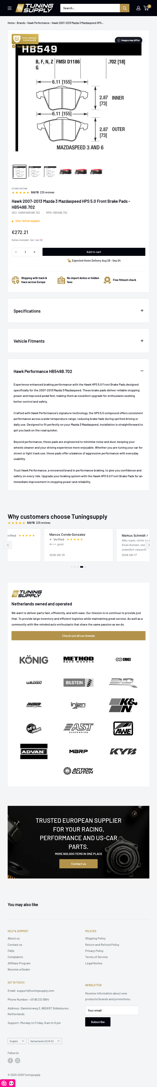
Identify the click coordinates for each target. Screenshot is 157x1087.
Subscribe (98, 1022)
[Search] (124, 8)
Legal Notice (93, 963)
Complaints (15, 957)
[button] (149, 545)
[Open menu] (9, 8)
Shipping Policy (95, 938)
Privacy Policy (94, 950)
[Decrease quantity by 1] (16, 252)
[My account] (138, 8)
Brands (21, 23)
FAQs (11, 950)
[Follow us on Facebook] (10, 1060)
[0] (146, 8)
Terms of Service (96, 957)
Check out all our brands (78, 635)
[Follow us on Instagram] (17, 1060)
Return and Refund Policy (102, 944)
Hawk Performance (38, 23)
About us (14, 938)
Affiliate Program (19, 963)
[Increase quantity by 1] (34, 252)
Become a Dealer (19, 969)
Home (11, 23)
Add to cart (94, 252)
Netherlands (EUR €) (41, 1041)
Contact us (78, 863)
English (14, 1041)
